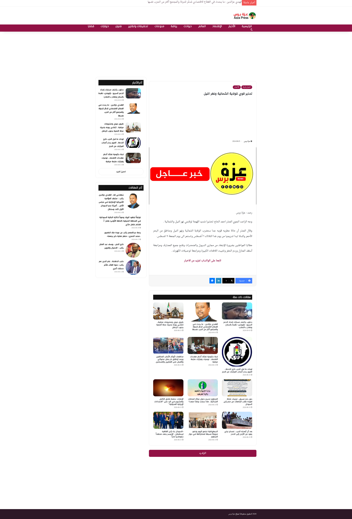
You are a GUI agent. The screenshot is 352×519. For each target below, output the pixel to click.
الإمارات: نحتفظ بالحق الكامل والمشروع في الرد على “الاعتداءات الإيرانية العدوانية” (168, 401)
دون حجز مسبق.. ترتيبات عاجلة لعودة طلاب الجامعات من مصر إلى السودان (238, 401)
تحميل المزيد (121, 171)
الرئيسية (247, 26)
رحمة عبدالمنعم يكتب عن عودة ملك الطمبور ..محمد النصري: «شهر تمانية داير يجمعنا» (122, 234)
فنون (119, 26)
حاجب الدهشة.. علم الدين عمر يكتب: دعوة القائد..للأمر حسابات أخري (111, 265)
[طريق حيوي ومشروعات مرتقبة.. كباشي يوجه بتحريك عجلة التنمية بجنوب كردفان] (168, 310)
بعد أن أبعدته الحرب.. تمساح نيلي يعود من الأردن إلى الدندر (238, 433)
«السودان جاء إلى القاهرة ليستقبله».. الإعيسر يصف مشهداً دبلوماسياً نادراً (169, 434)
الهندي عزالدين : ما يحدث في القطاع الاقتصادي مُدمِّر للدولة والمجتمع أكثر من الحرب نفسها (205, 326)
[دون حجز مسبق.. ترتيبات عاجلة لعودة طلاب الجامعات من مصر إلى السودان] (237, 387)
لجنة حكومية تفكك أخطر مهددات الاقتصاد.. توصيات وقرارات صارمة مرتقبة (204, 359)
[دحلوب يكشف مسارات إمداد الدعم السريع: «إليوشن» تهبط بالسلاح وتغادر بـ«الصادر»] (237, 310)
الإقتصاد (217, 26)
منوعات (159, 26)
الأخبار (232, 26)
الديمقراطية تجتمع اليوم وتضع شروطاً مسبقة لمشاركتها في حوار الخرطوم (203, 434)
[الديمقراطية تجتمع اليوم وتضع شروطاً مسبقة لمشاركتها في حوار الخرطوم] (203, 420)
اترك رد (202, 453)
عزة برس (247, 141)
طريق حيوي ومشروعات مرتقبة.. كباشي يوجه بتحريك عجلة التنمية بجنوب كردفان (169, 324)
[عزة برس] (245, 15)
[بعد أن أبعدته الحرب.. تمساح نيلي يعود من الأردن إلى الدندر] (237, 420)
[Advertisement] (176, 53)
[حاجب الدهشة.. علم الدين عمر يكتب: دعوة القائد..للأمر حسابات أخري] (133, 267)
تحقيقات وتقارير (138, 26)
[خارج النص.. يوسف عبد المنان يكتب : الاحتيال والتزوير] (133, 250)
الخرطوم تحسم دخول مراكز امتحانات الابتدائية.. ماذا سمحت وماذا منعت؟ (203, 400)
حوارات (105, 26)
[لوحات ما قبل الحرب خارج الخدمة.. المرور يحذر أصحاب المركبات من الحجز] (237, 351)
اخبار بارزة (247, 87)
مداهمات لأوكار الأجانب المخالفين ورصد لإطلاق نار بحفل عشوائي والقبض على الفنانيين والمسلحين (169, 359)
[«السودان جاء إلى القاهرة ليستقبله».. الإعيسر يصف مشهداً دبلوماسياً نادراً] (168, 420)
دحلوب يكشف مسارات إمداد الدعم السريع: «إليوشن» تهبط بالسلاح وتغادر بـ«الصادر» (237, 324)
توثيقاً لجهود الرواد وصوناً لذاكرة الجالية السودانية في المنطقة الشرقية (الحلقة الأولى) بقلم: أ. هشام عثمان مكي (120, 220)
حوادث (188, 26)
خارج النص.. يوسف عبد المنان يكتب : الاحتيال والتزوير (111, 246)
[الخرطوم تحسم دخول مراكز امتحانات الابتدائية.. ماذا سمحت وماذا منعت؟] (203, 387)
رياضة (174, 26)
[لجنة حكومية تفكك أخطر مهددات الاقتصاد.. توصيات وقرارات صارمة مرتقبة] (203, 345)
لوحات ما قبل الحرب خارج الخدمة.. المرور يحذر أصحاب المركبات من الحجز (237, 370)
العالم (202, 26)
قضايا (91, 26)
